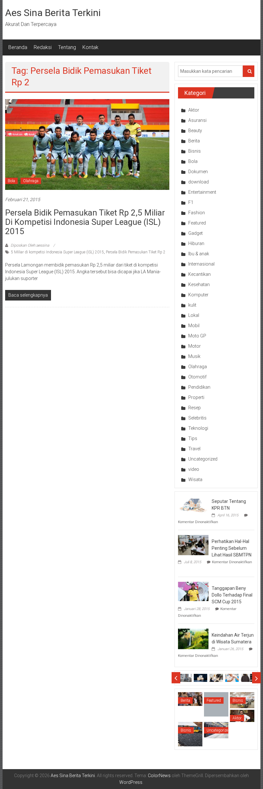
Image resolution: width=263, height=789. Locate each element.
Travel (194, 448)
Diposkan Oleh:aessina (30, 245)
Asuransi (197, 120)
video (193, 469)
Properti (196, 397)
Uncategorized (202, 459)
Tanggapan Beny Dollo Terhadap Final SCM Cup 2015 (232, 595)
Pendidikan (199, 387)
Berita (194, 140)
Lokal (193, 315)
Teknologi (198, 428)
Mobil (193, 325)
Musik (194, 356)
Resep (194, 407)
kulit (192, 305)
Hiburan (196, 243)
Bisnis (194, 151)
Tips (192, 438)
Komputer (198, 294)
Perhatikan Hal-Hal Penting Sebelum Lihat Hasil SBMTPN (231, 548)
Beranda (17, 47)
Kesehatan (199, 284)
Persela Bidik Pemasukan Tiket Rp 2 (135, 252)
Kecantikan (199, 274)
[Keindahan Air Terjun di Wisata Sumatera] (193, 638)
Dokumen (198, 171)
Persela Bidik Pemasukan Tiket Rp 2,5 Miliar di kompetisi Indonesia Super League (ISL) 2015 (85, 222)
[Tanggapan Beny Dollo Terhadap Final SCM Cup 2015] (193, 591)
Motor (194, 346)
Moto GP (197, 335)
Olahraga (30, 181)
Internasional (201, 264)
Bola (11, 181)
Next (256, 677)
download (198, 181)
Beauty (195, 130)
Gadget (195, 233)
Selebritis (197, 417)
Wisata (195, 479)
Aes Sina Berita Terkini (53, 12)
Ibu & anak (198, 253)
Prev (176, 677)
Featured (197, 222)
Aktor (193, 110)
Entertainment (202, 192)
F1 (190, 202)
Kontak (90, 47)
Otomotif (197, 376)
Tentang (67, 47)
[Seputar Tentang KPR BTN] (193, 504)
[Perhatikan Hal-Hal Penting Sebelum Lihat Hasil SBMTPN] (193, 544)
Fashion (196, 212)
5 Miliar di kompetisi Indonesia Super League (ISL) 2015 (57, 252)
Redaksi (43, 47)
